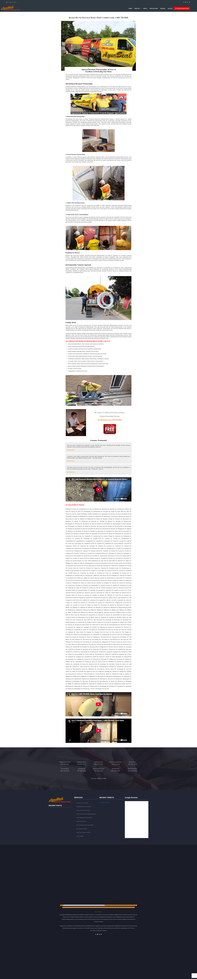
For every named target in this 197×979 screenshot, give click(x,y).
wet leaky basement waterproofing (116, 919)
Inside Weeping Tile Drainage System (84, 817)
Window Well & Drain (81, 821)
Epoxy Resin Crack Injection (82, 803)
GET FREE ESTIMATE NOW (182, 8)
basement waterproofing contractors (92, 919)
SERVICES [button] (137, 8)
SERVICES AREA (154, 8)
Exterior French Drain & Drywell (83, 810)
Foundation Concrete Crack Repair (104, 914)
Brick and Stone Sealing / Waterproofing (84, 825)
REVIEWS (162, 8)
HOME (130, 8)
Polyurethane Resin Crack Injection (83, 806)
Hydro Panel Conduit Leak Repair (83, 832)
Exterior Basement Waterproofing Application (86, 814)
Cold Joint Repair (80, 836)
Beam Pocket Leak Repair (81, 828)
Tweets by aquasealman (104, 802)
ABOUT (145, 8)
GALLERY (170, 8)
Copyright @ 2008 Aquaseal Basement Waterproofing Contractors (77, 914)
